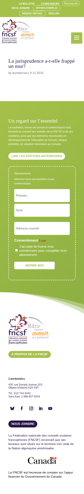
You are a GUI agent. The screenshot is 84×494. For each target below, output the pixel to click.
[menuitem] (27, 3)
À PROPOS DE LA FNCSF (29, 354)
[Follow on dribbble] (12, 408)
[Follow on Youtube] (50, 408)
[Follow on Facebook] (22, 408)
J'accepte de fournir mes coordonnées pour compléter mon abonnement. (43, 251)
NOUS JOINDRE (22, 423)
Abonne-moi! (34, 265)
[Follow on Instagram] (31, 408)
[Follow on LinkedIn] (41, 408)
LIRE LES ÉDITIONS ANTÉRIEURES (36, 156)
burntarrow (19, 73)
